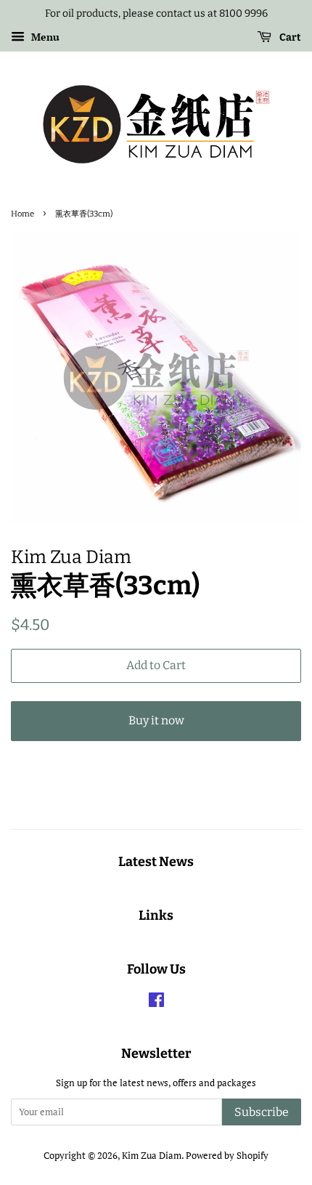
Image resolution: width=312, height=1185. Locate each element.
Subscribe (261, 1112)
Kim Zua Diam (151, 1155)
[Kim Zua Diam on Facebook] (156, 1003)
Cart (289, 37)
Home (22, 214)
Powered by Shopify (227, 1155)
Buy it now (156, 720)
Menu (43, 37)
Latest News (156, 862)
